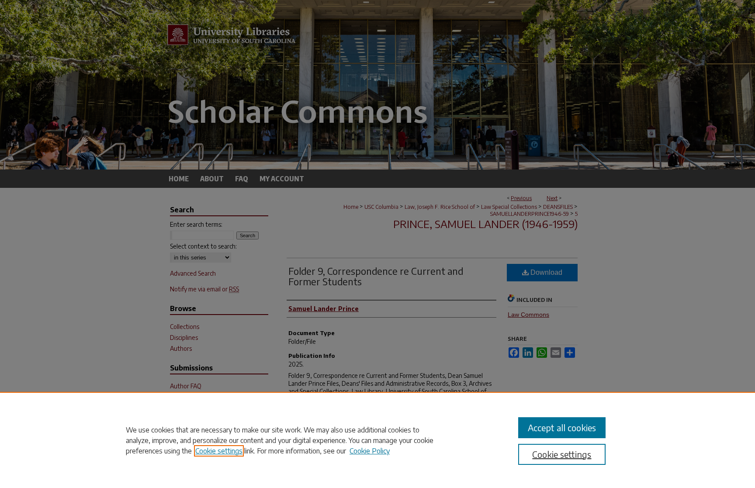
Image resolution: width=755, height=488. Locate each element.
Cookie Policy (370, 450)
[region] (377, 440)
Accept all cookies (562, 427)
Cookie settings (218, 450)
